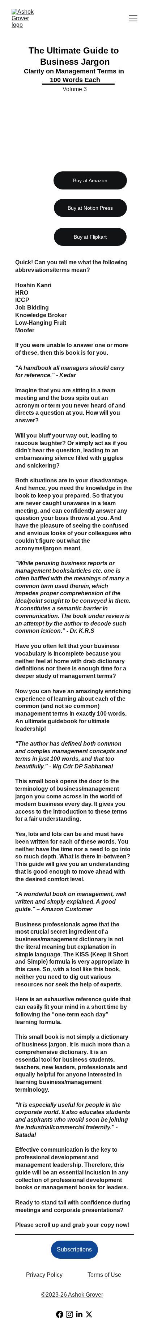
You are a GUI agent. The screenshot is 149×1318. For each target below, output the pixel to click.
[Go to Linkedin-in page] (79, 1314)
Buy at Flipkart (90, 237)
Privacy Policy (44, 1275)
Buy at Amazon (90, 180)
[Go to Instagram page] (69, 1314)
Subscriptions (74, 1249)
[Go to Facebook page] (59, 1314)
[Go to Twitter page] (89, 1314)
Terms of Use (104, 1275)
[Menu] (133, 18)
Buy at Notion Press (90, 208)
